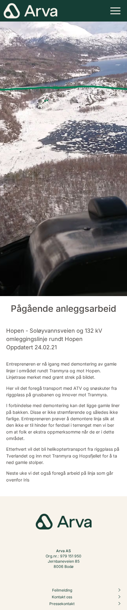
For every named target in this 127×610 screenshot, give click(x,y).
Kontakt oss (62, 597)
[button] (115, 11)
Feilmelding (62, 590)
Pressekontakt (62, 603)
